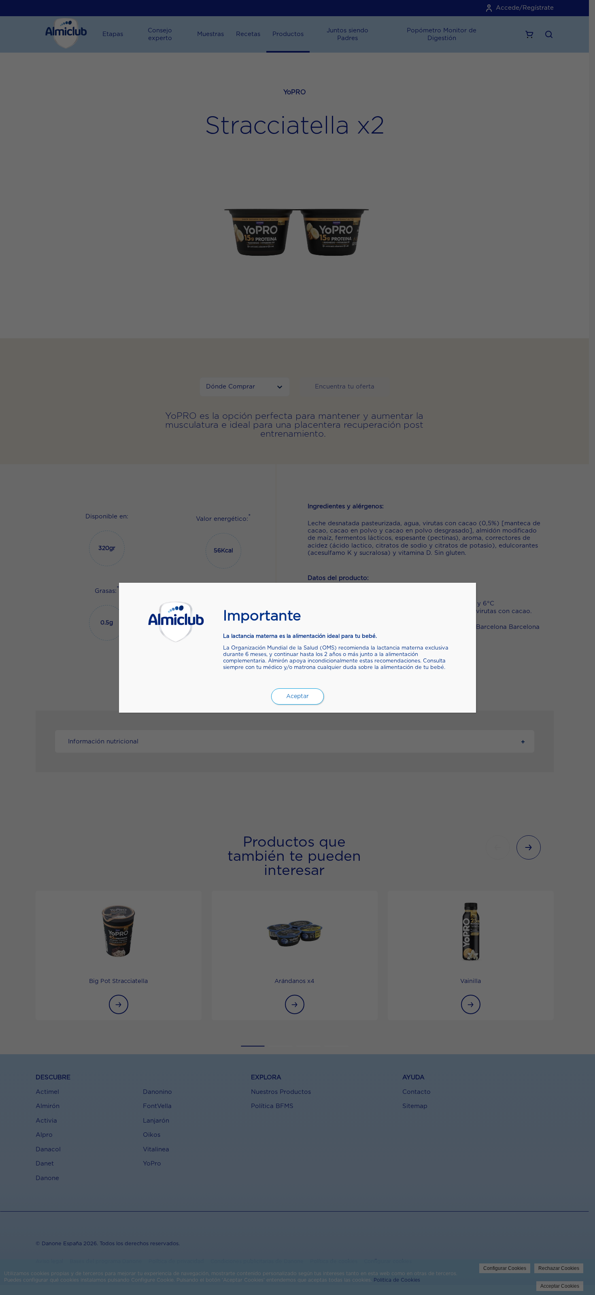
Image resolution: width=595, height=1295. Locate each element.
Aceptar (297, 696)
